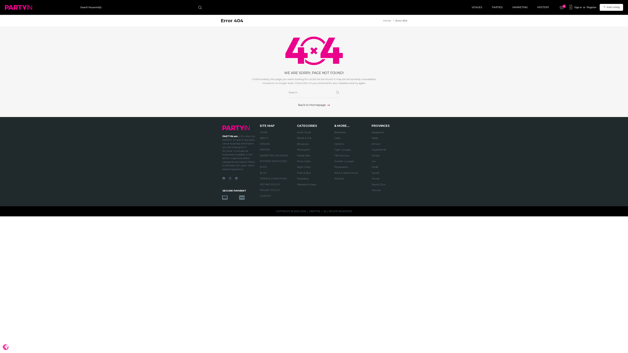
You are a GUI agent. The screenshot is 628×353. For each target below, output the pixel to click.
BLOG (263, 172)
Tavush (376, 178)
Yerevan (376, 190)
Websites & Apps (306, 184)
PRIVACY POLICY (270, 190)
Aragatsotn (378, 132)
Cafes (337, 138)
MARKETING (520, 7)
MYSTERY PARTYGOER (273, 161)
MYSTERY (543, 7)
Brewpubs (303, 144)
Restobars (303, 178)
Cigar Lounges (342, 149)
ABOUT (264, 138)
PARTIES (497, 7)
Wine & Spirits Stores (346, 172)
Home (387, 20)
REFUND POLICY (270, 184)
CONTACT (265, 195)
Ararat (375, 138)
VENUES (477, 7)
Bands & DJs (304, 138)
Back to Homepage (312, 105)
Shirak (375, 167)
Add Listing (613, 7)
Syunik (375, 172)
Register (591, 7)
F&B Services (341, 155)
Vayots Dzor (378, 184)
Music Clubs (304, 161)
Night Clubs (303, 167)
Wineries (339, 178)
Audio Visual (304, 132)
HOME (264, 132)
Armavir (376, 144)
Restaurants (341, 167)
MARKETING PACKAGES (274, 155)
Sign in (578, 7)
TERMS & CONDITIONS (273, 178)
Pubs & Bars (304, 172)
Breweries (340, 132)
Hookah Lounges (344, 161)
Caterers (339, 144)
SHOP (263, 167)
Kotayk (376, 155)
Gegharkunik (379, 149)
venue (226, 143)
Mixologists (303, 149)
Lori (374, 161)
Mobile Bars (303, 155)
